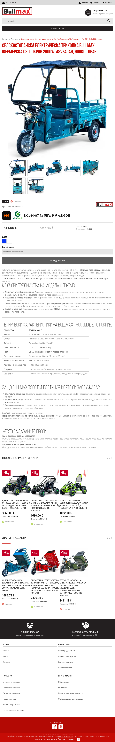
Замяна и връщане (11, 704)
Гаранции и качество (12, 693)
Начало (5, 39)
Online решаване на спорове (70, 699)
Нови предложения (66, 650)
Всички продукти (65, 662)
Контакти (7, 662)
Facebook (54, 726)
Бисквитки (62, 687)
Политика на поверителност (70, 693)
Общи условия (64, 682)
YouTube (60, 726)
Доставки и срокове (11, 687)
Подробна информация (66, 739)
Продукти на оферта (67, 656)
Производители (65, 667)
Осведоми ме (57, 260)
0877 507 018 (11, 2)
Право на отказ (9, 699)
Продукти (14, 39)
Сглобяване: (8, 247)
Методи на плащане (11, 682)
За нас (5, 656)
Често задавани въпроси (13, 710)
